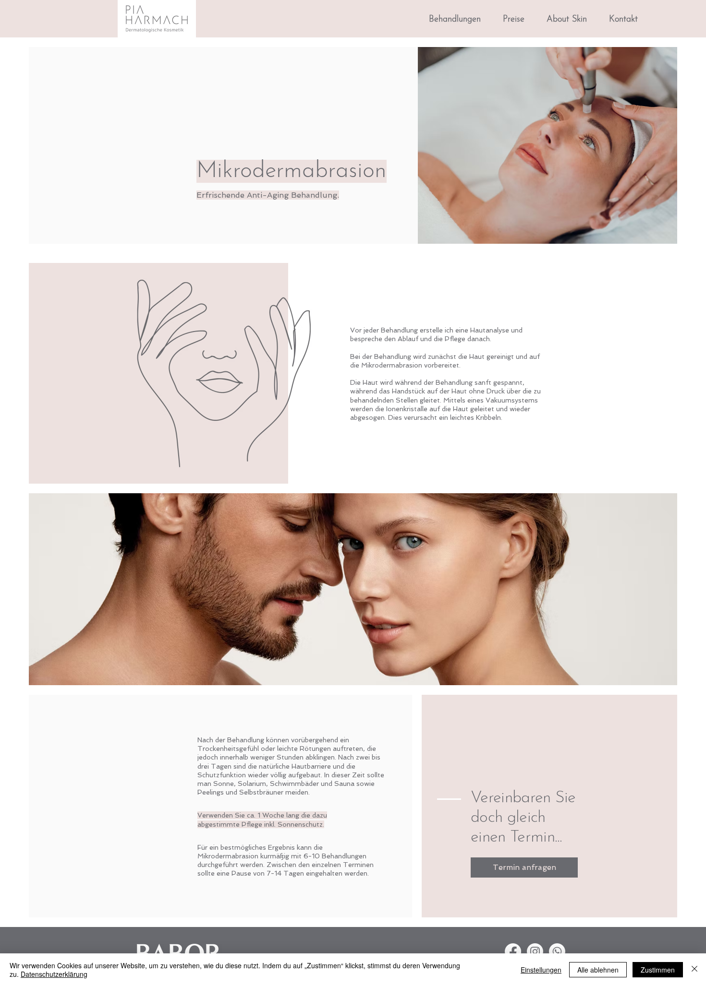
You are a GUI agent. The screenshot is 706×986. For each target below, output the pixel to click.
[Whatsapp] (557, 951)
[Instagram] (535, 951)
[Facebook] (513, 951)
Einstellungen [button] (541, 969)
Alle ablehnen (598, 969)
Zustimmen (658, 969)
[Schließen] (694, 969)
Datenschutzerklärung (54, 974)
